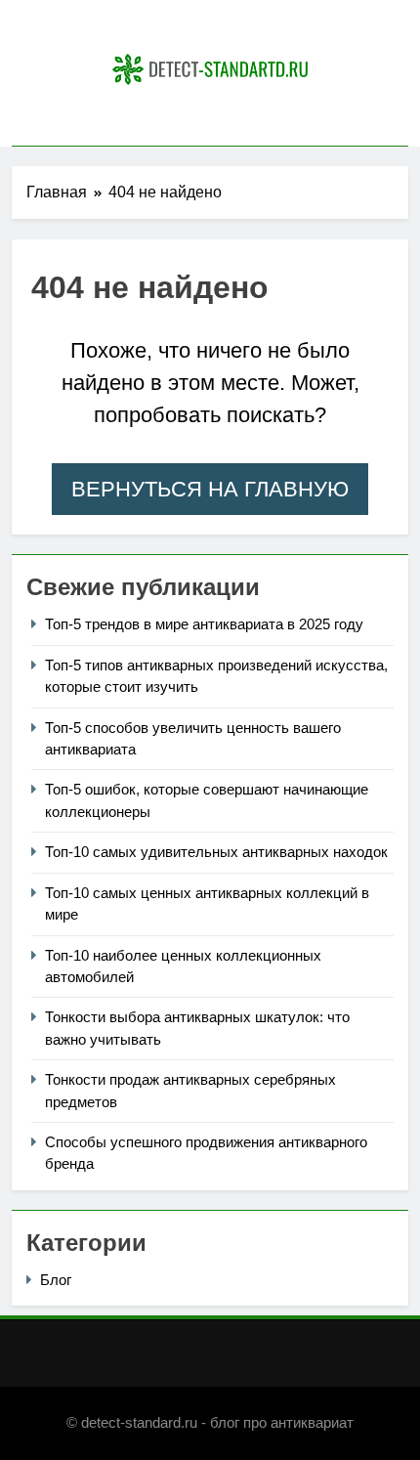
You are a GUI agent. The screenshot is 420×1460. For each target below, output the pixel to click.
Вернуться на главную (210, 489)
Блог (55, 1279)
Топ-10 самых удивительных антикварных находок (216, 851)
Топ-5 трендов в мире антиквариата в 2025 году (204, 624)
